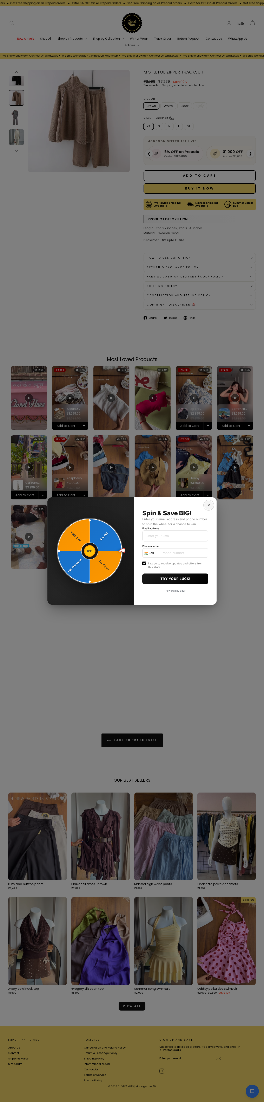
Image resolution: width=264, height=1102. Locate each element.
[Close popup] (208, 505)
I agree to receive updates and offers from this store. (175, 565)
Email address (150, 528)
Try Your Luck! (175, 579)
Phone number (151, 546)
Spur (182, 590)
